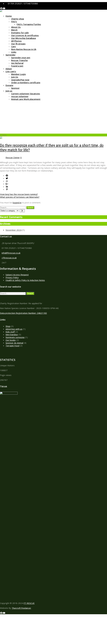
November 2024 (13, 230)
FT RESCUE (29, 603)
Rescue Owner (13, 157)
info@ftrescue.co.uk (11, 252)
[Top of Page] (1, 615)
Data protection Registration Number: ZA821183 (23, 313)
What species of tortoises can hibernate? (19, 197)
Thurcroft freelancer (21, 608)
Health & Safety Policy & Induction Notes (25, 280)
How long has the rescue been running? (19, 194)
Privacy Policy (12, 277)
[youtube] (4, 8)
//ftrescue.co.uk (9, 257)
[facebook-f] (1, 8)
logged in (17, 202)
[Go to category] (22, 210)
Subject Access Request (17, 274)
